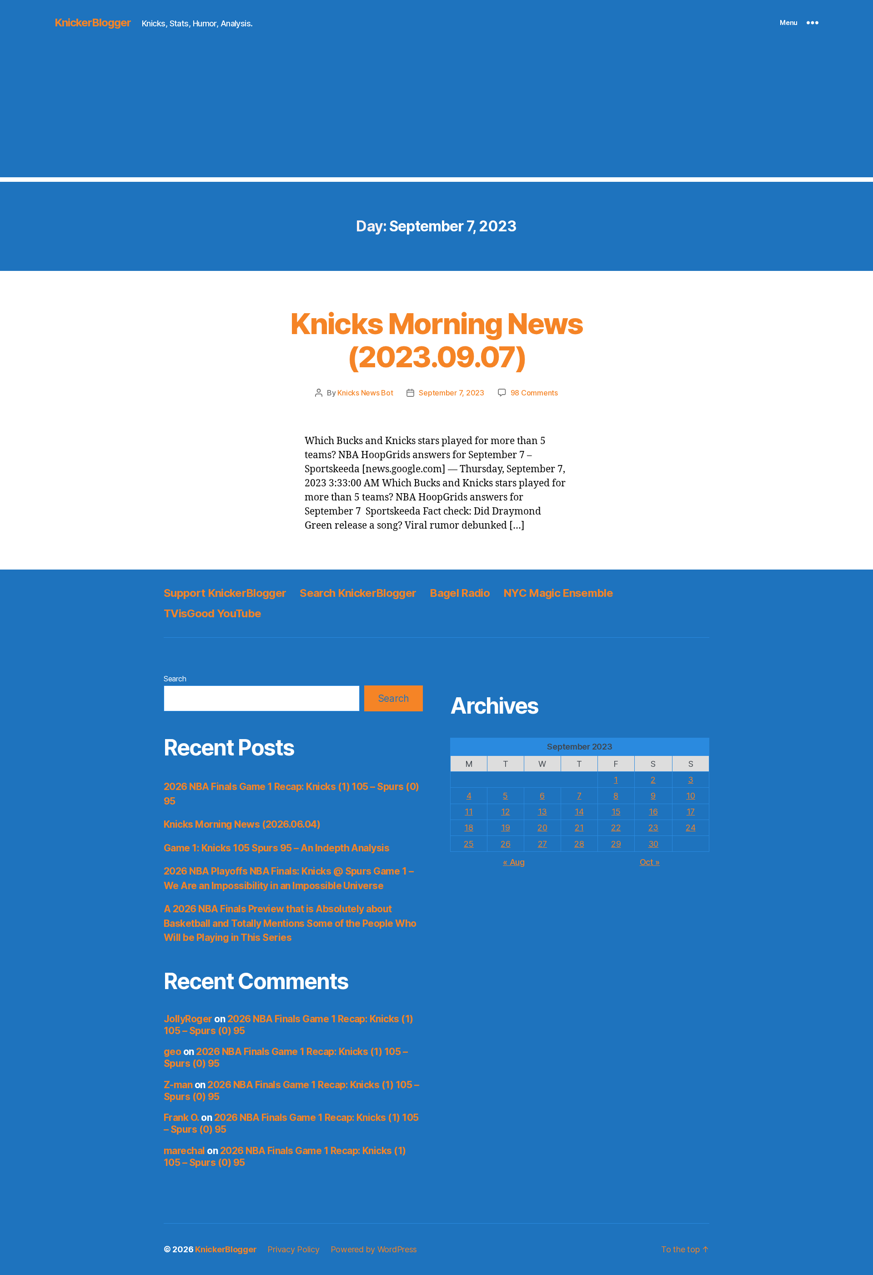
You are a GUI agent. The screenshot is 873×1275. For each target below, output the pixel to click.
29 (616, 844)
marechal (184, 1150)
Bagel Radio (460, 593)
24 (690, 827)
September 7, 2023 (451, 392)
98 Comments (534, 392)
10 (690, 795)
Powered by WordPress (374, 1249)
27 (542, 844)
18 (468, 827)
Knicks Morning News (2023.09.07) (436, 340)
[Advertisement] (436, 113)
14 (579, 811)
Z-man (178, 1084)
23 (653, 827)
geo (172, 1051)
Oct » (650, 862)
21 (579, 827)
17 (691, 811)
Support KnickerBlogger (225, 593)
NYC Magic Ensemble (558, 593)
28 (579, 844)
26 (505, 844)
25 (468, 844)
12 (505, 811)
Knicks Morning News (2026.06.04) (242, 824)
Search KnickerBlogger (358, 593)
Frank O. (181, 1117)
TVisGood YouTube (212, 613)
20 (542, 827)
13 (542, 811)
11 (468, 811)
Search (175, 678)
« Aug (514, 862)
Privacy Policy (293, 1249)
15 (616, 811)
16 (653, 811)
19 (505, 827)
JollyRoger (188, 1019)
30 (653, 844)
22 (616, 827)
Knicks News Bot (365, 392)
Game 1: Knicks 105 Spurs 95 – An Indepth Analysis (276, 848)
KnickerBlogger (93, 22)
